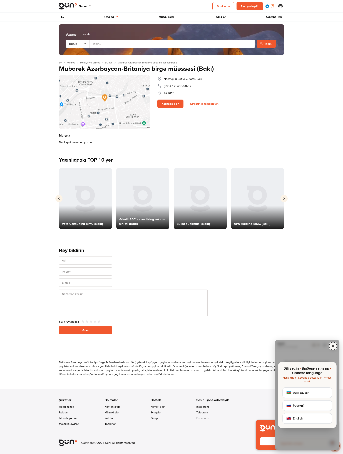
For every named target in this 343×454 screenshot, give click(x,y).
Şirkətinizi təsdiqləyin (204, 103)
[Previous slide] (59, 198)
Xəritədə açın (170, 103)
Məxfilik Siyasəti (69, 423)
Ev (62, 16)
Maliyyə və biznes (90, 62)
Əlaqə (154, 418)
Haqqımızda (66, 406)
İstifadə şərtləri (68, 418)
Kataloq (109, 16)
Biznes (109, 62)
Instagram (202, 406)
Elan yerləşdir (250, 6)
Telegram (202, 412)
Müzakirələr (167, 16)
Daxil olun (223, 6)
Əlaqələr (156, 412)
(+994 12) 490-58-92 (177, 86)
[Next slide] (284, 198)
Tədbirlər (220, 16)
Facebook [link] (202, 418)
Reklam (63, 412)
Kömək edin (158, 406)
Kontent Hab (273, 16)
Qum (85, 330)
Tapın (268, 43)
